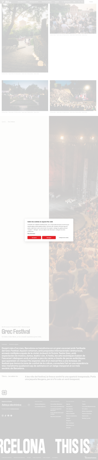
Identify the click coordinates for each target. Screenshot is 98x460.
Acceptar (34, 237)
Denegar (49, 237)
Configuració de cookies (63, 237)
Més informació (31, 233)
